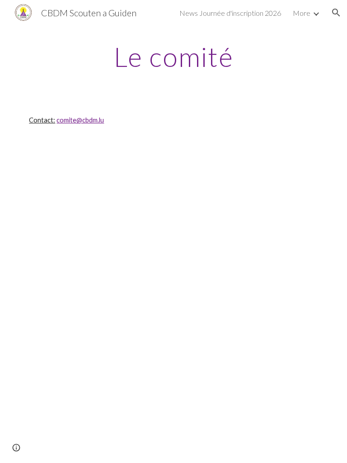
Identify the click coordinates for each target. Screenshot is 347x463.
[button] (336, 13)
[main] (173, 56)
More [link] (301, 13)
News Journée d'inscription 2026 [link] (230, 13)
